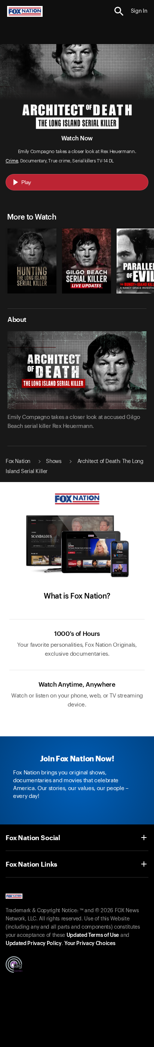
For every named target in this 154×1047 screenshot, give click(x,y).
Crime (12, 161)
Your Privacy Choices (89, 943)
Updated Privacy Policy (34, 943)
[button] (119, 11)
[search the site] (119, 11)
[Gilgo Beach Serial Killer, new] (86, 292)
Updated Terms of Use (93, 935)
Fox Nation (18, 461)
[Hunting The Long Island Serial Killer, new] (31, 292)
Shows (53, 461)
